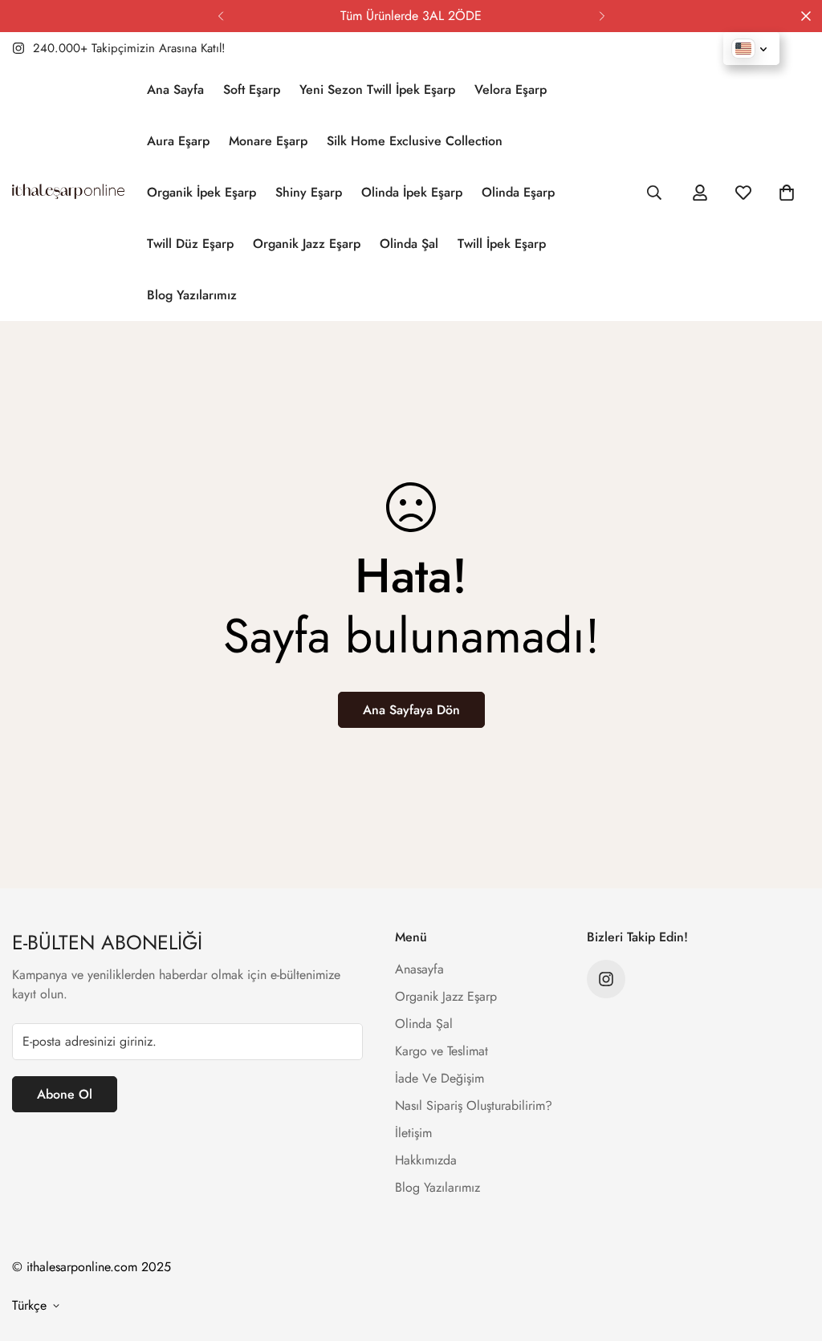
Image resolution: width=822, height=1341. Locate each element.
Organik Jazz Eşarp (306, 243)
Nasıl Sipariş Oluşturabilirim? (473, 1105)
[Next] (602, 16)
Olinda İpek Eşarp (411, 192)
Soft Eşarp (251, 89)
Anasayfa (419, 969)
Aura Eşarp (178, 141)
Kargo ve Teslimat (441, 1051)
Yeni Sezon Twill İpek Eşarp (377, 89)
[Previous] (220, 16)
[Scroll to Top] (790, 1253)
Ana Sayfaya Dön (411, 710)
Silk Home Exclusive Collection (415, 141)
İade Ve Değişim (439, 1078)
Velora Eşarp (510, 89)
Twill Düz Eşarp (190, 243)
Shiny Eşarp (308, 192)
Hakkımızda (426, 1160)
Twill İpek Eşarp (502, 243)
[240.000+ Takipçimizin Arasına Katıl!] (606, 979)
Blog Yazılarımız (192, 295)
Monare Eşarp (268, 141)
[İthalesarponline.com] (68, 192)
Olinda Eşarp (518, 192)
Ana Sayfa (175, 89)
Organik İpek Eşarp (201, 192)
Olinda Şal (409, 243)
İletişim (413, 1133)
